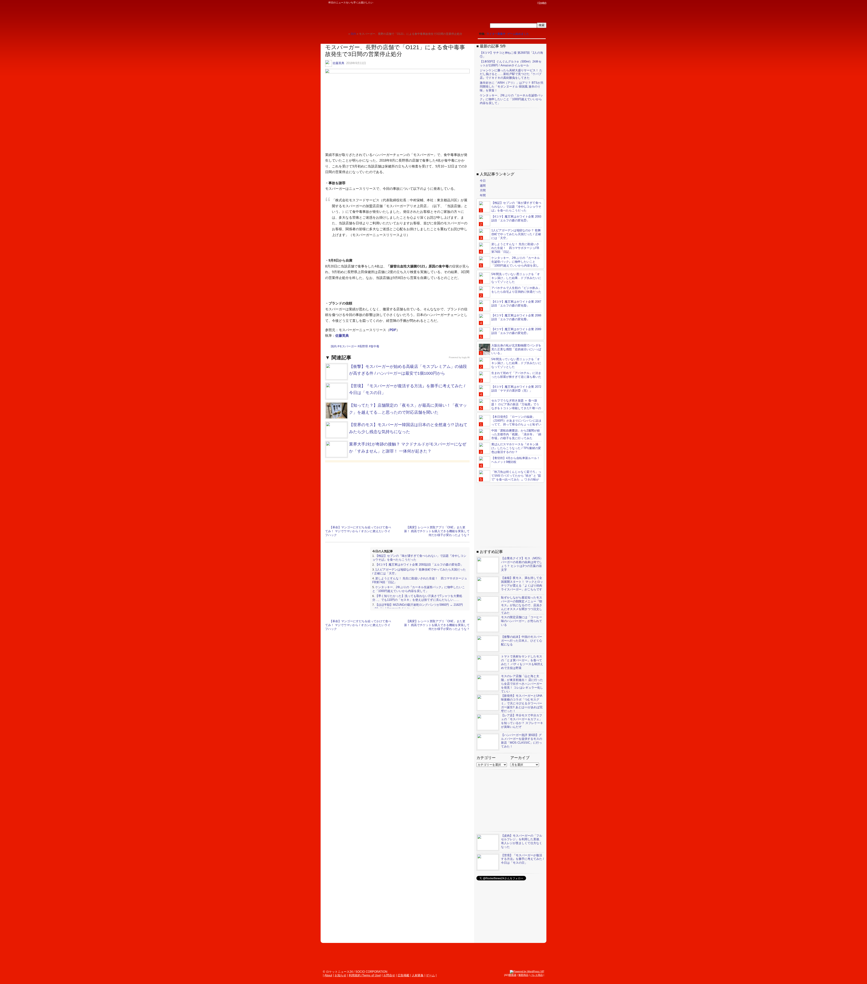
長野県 (363, 346)
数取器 (512, 975)
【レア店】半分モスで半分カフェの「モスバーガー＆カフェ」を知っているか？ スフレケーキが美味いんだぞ (522, 721)
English (542, 2)
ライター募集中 (496, 33)
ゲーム (430, 975)
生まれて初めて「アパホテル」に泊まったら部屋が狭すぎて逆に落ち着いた (516, 374)
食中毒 (375, 346)
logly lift (466, 357)
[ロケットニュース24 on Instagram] (522, 2)
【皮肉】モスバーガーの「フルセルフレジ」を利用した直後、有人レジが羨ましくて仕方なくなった (521, 841)
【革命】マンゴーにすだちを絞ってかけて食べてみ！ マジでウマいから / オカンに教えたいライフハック (358, 531)
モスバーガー (348, 346)
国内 (334, 346)
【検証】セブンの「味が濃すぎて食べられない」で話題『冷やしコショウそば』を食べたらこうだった (516, 206)
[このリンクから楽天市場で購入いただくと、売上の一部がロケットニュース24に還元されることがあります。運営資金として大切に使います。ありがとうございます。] (504, 2)
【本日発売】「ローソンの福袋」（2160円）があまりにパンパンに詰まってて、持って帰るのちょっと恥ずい (516, 420)
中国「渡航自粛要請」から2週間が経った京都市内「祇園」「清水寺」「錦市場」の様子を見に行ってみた (516, 434)
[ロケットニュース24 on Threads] (517, 2)
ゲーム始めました (518, 33)
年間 (483, 195)
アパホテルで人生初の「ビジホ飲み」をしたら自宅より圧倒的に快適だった (516, 289)
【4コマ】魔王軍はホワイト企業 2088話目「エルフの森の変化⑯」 (516, 317)
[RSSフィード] (534, 2)
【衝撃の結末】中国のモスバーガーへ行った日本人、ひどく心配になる (521, 640)
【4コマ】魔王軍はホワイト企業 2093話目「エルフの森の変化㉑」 (419, 564)
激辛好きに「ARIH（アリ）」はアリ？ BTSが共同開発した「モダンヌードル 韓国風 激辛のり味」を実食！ (511, 86)
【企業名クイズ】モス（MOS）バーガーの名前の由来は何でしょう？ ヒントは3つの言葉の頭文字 (522, 564)
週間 (483, 185)
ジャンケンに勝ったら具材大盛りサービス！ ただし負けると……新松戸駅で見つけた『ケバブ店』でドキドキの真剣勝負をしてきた (511, 74)
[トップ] (345, 33)
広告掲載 (403, 975)
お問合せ (389, 975)
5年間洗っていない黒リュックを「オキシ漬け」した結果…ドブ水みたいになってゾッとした (516, 277)
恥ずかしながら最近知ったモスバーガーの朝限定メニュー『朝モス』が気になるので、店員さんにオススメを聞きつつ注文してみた (521, 605)
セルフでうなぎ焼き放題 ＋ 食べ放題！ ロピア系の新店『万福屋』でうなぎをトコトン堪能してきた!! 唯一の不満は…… (510, 406)
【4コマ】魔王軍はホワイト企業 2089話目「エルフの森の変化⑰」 (516, 331)
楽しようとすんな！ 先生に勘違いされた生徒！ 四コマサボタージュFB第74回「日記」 (515, 247)
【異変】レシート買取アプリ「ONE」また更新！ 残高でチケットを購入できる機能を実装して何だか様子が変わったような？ (437, 531)
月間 (483, 190)
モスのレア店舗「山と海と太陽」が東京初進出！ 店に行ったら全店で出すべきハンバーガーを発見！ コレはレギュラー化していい (522, 683)
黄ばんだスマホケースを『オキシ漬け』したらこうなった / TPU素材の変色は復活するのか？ (516, 448)
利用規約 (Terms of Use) (365, 975)
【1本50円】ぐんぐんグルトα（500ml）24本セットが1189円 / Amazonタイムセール (510, 63)
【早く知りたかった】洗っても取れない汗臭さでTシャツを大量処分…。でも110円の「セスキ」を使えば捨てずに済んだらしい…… (417, 597)
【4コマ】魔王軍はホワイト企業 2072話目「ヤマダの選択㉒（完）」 (516, 388)
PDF (392, 330)
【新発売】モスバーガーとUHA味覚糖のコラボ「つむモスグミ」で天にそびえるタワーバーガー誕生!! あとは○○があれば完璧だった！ (522, 703)
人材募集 (418, 975)
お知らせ (340, 975)
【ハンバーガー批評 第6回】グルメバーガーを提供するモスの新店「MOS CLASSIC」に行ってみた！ (521, 740)
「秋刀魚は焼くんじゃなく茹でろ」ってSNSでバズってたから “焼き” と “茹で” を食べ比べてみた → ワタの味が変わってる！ (510, 477)
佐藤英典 (338, 63)
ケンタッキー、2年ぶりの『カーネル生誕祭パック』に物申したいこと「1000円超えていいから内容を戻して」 (418, 589)
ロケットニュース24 (374, 17)
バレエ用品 (536, 975)
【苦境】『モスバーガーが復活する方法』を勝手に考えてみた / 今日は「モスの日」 (522, 859)
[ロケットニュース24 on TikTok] (526, 2)
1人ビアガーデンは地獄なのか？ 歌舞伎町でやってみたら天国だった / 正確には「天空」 (516, 234)
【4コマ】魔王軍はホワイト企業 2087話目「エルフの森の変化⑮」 (516, 303)
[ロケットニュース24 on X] (509, 2)
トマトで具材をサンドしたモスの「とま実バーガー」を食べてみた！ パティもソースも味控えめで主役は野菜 (522, 662)
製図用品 (523, 975)
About (328, 975)
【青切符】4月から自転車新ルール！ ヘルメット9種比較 (515, 460)
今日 (483, 180)
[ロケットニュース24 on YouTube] (530, 2)
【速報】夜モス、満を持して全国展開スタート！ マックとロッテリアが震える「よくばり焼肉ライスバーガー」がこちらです (522, 583)
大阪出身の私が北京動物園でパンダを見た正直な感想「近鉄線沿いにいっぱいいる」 (516, 349)
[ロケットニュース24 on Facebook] (513, 2)
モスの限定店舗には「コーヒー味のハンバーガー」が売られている (521, 621)
